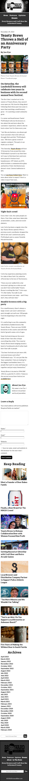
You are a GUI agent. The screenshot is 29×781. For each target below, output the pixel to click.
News (5, 15)
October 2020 (6, 713)
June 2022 (4, 675)
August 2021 (5, 692)
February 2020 (6, 730)
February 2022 (6, 683)
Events (14, 18)
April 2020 (5, 725)
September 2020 (7, 716)
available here (5, 379)
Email (3, 435)
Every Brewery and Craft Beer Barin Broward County (14, 22)
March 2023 (5, 659)
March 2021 (5, 701)
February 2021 (6, 704)
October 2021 (6, 687)
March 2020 (5, 727)
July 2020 (4, 720)
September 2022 (7, 668)
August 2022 (5, 671)
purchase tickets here (14, 175)
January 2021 (6, 706)
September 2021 (7, 690)
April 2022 (5, 678)
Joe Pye (7, 52)
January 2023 (6, 661)
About (9, 760)
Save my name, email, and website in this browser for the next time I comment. (14, 450)
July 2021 (4, 694)
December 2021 (7, 685)
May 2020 (4, 723)
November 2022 (7, 664)
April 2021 (5, 699)
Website (4, 441)
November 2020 (7, 711)
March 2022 (5, 680)
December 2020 (7, 709)
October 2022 (6, 666)
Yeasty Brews (16, 149)
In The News (17, 760)
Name (3, 428)
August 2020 (5, 718)
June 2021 (4, 697)
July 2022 (4, 673)
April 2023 (5, 657)
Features (13, 15)
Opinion (22, 15)
